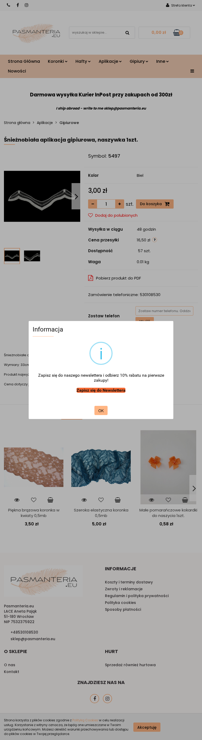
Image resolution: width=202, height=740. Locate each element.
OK (101, 410)
